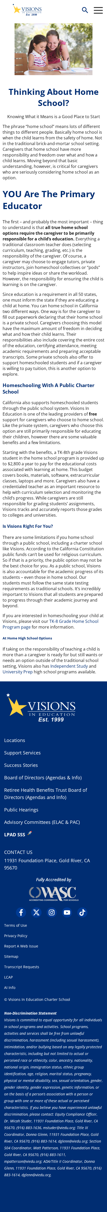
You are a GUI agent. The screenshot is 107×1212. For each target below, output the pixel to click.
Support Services (22, 753)
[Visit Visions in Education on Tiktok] (84, 912)
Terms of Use (15, 925)
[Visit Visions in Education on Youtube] (69, 912)
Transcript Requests (21, 966)
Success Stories (21, 765)
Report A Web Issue (21, 946)
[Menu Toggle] (98, 10)
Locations (14, 740)
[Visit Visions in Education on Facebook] (23, 912)
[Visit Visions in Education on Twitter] (38, 912)
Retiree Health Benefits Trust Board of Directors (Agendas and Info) (45, 793)
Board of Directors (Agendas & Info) (43, 777)
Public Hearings (21, 810)
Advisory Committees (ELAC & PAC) (42, 822)
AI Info (9, 987)
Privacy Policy (15, 935)
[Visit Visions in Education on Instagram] (53, 912)
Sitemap (11, 956)
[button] (85, 10)
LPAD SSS (14, 834)
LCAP (8, 977)
